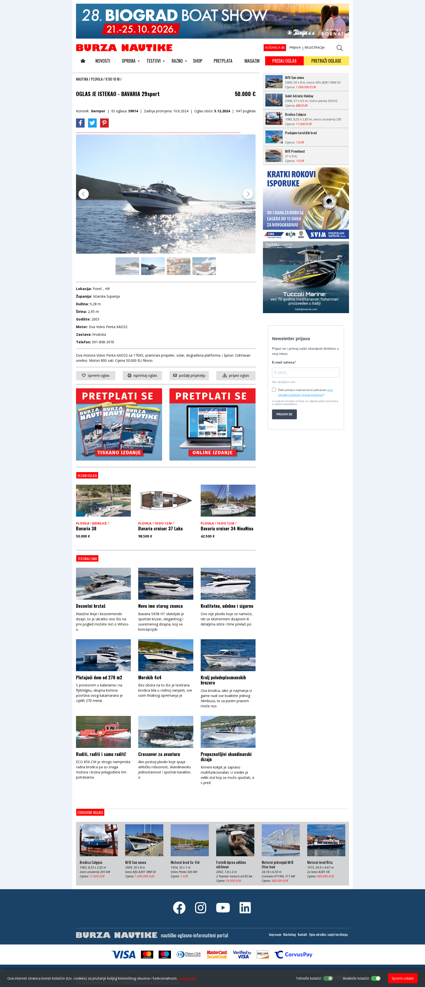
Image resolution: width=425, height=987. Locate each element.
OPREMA (129, 61)
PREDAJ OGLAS (284, 61)
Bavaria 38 (86, 528)
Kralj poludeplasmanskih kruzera (223, 680)
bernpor (98, 111)
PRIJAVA (295, 47)
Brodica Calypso (295, 114)
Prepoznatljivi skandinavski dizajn (226, 757)
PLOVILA (97, 79)
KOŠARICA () (274, 47)
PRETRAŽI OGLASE (326, 61)
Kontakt (302, 934)
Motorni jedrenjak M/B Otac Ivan (277, 864)
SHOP (197, 61)
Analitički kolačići (356, 978)
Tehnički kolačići (308, 978)
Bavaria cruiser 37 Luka (160, 528)
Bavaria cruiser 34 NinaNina (227, 528)
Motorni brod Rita (320, 862)
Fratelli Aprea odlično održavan (231, 864)
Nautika (82, 79)
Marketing (289, 934)
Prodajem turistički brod (301, 132)
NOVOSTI (102, 61)
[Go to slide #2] (153, 266)
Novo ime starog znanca (160, 606)
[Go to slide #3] (178, 266)
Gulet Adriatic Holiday (299, 95)
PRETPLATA (223, 61)
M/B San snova (294, 77)
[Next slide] (248, 194)
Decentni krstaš (91, 606)
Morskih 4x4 (150, 677)
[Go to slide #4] (204, 266)
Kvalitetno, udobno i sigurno (227, 606)
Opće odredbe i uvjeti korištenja (328, 934)
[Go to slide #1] (127, 266)
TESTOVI (154, 61)
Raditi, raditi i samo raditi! (101, 754)
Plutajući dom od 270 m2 (99, 677)
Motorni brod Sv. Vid (185, 862)
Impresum (275, 934)
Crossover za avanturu (159, 754)
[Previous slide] (83, 194)
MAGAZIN (251, 61)
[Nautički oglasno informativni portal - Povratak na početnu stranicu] (124, 47)
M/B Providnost (295, 151)
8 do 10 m (113, 79)
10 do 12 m (163, 523)
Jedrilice (99, 523)
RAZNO (177, 61)
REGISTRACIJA (315, 47)
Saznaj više (187, 978)
